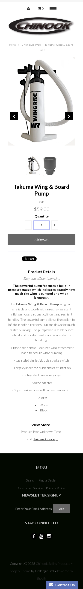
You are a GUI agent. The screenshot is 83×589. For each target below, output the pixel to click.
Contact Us (64, 585)
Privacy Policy (55, 488)
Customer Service (30, 488)
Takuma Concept (45, 439)
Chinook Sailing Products (53, 563)
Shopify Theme (20, 571)
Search (31, 480)
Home (12, 44)
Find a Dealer (48, 480)
